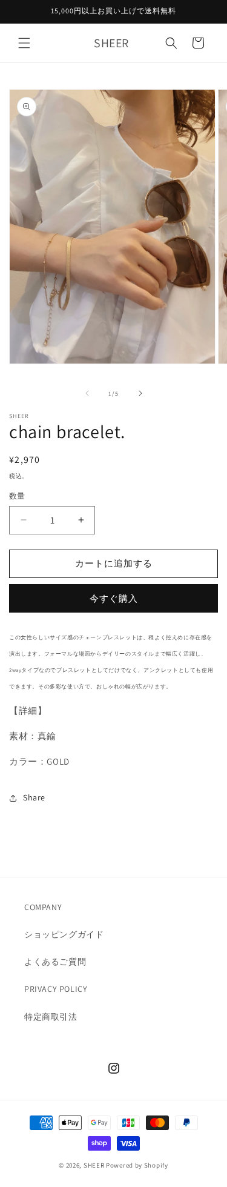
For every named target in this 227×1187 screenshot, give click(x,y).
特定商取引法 (50, 1016)
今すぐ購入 (114, 598)
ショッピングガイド (64, 934)
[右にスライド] (140, 393)
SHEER (94, 1165)
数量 (17, 496)
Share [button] (34, 797)
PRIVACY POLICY (55, 988)
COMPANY (43, 907)
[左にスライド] (87, 393)
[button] (24, 43)
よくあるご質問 (55, 961)
